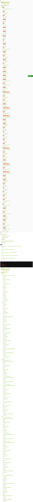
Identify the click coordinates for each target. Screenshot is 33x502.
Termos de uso (3, 264)
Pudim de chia (5, 287)
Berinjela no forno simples (6, 324)
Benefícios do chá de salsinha (7, 340)
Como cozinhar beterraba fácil (7, 332)
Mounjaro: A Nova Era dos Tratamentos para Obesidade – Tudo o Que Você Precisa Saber (11, 246)
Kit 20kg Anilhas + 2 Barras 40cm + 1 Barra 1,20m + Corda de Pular (9, 252)
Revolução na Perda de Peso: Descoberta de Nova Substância (8, 258)
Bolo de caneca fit (5, 291)
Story (2, 6)
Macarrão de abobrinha (6, 356)
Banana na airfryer (5, 397)
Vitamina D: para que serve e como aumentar (9, 275)
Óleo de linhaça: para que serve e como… (7, 165)
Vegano (2, 147)
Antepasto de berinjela (5, 101)
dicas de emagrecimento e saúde (6, 376)
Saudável (4, 11)
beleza (3, 135)
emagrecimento (4, 19)
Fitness (3, 23)
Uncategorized (4, 119)
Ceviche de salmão (5, 237)
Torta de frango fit (4, 32)
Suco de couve (4, 161)
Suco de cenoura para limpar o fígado (6, 205)
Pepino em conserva (5, 389)
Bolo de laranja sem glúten (5, 97)
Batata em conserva (5, 409)
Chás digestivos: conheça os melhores (8, 413)
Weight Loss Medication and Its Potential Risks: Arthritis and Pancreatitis (10, 255)
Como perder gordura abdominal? (6, 229)
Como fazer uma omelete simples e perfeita (9, 348)
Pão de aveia (4, 28)
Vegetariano (3, 91)
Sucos (2, 203)
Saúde (3, 7)
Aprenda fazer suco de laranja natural (6, 213)
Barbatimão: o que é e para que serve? (6, 93)
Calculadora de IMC (4, 272)
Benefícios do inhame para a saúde (6, 225)
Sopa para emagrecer (6, 344)
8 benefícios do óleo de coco (7, 405)
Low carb (3, 35)
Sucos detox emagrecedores (5, 217)
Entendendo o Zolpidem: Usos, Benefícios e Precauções (8, 249)
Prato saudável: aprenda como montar (8, 352)
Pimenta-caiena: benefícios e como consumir (9, 385)
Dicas (3, 63)
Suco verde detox (4, 221)
